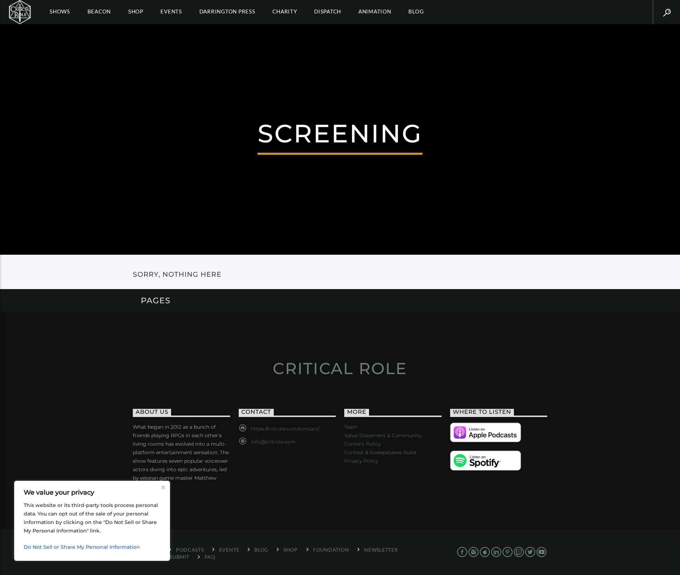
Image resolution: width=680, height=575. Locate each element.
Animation (374, 11)
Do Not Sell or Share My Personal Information (82, 547)
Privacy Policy (361, 461)
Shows (60, 11)
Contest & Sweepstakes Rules (380, 452)
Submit (179, 557)
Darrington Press (227, 11)
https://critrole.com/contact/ (285, 428)
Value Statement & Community (382, 435)
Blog (416, 11)
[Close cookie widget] (163, 487)
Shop (135, 11)
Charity (284, 11)
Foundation (331, 550)
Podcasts (190, 550)
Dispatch (327, 11)
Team (351, 427)
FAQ (210, 557)
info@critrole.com (273, 442)
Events (171, 11)
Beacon (99, 11)
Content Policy (362, 444)
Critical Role (340, 368)
